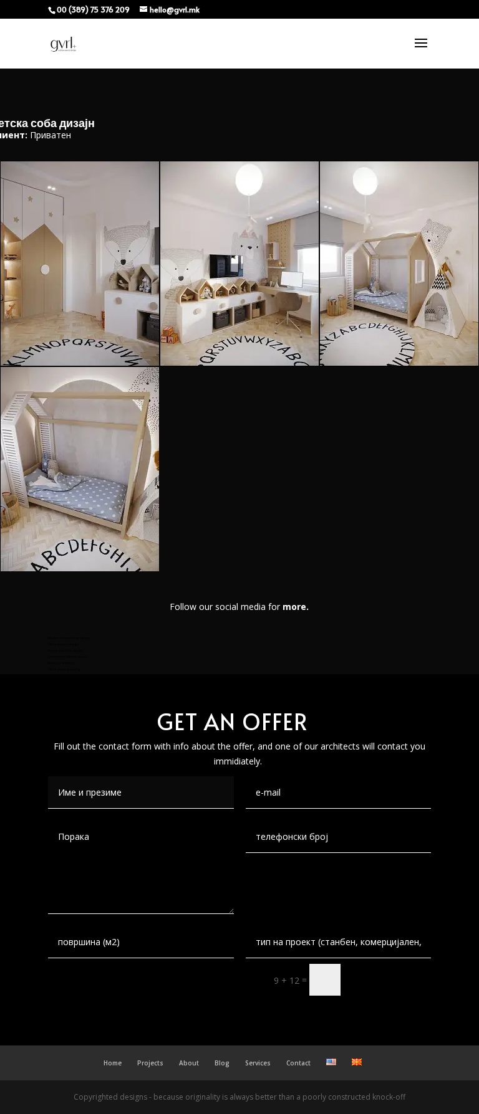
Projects (150, 1063)
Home (113, 1063)
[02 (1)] (80, 362)
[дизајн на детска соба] (399, 362)
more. (296, 606)
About (189, 1063)
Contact (298, 1063)
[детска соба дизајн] (239, 362)
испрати (391, 979)
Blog (222, 1063)
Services (258, 1063)
